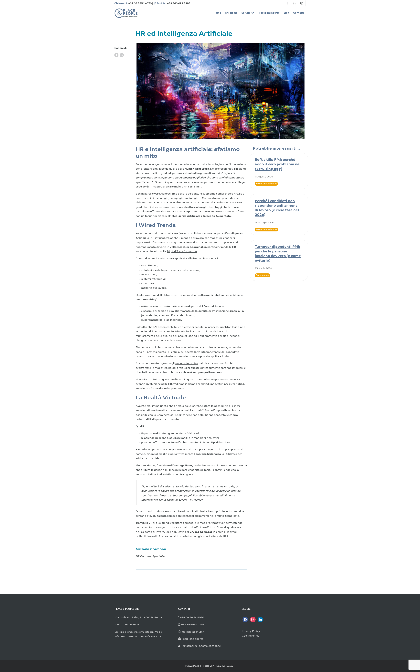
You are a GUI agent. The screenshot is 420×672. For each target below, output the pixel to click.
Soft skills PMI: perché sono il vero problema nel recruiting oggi (278, 164)
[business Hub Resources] (125, 13)
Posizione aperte (192, 639)
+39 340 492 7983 (178, 3)
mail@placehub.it (192, 632)
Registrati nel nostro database (201, 646)
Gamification (165, 415)
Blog (286, 13)
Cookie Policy (250, 636)
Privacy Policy (251, 631)
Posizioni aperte (269, 13)
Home (217, 13)
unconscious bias (186, 363)
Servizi (246, 13)
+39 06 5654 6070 (140, 3)
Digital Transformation (182, 251)
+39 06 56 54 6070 (192, 617)
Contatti (298, 13)
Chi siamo (231, 13)
